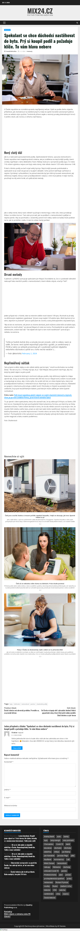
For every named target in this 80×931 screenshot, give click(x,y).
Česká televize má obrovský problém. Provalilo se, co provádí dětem (21, 710)
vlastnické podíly (42, 704)
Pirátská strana (50, 875)
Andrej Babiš (49, 836)
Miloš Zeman (49, 863)
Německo (56, 867)
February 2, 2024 (29, 353)
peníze (33, 704)
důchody (67, 848)
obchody (66, 867)
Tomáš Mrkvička (11, 51)
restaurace (48, 882)
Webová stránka (10, 805)
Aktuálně (7, 30)
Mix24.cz (40, 11)
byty (11, 704)
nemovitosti (25, 704)
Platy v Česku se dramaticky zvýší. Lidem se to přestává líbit (40, 650)
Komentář (8, 762)
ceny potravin (68, 840)
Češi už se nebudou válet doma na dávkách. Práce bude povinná (40, 584)
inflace (56, 852)
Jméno (7, 789)
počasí (68, 875)
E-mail (7, 797)
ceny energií (55, 840)
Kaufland (47, 859)
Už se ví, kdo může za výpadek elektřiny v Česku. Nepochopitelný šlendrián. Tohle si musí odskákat (19, 847)
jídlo (72, 855)
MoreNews (50, 926)
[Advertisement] (40, 134)
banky (66, 836)
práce (69, 878)
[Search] (77, 23)
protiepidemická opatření (54, 878)
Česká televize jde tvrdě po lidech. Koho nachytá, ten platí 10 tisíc (19, 873)
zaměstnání (48, 894)
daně (68, 844)
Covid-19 (59, 844)
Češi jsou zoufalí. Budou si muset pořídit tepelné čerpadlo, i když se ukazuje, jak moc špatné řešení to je (40, 516)
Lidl (68, 859)
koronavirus (59, 859)
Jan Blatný (66, 852)
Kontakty (8, 911)
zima (58, 894)
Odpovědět (17, 748)
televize (47, 890)
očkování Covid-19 (51, 871)
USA (54, 890)
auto (59, 836)
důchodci (17, 704)
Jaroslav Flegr (62, 855)
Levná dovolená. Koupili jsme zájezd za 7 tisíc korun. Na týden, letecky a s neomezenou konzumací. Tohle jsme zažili (20, 838)
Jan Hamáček (49, 855)
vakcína (62, 890)
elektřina (47, 852)
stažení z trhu (66, 886)
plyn (60, 875)
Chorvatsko (48, 844)
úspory (65, 894)
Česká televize (49, 898)
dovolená (47, 848)
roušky (47, 886)
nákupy (47, 867)
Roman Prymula (62, 882)
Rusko (55, 886)
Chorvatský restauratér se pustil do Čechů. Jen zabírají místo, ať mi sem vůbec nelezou (20, 865)
